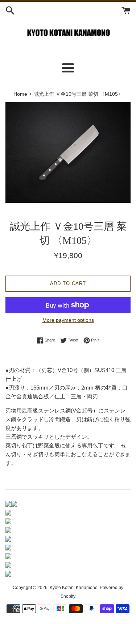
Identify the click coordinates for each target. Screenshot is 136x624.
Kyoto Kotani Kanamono (74, 587)
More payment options (68, 320)
